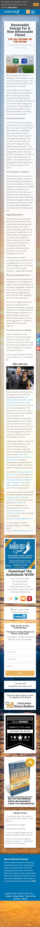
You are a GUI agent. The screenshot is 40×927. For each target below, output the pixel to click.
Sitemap (16, 899)
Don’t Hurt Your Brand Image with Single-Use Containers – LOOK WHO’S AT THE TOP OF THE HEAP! (19, 841)
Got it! (36, 5)
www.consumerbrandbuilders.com (20, 519)
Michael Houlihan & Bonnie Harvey (21, 45)
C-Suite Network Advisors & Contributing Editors (18, 510)
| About (7, 896)
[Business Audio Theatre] (20, 610)
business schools (12, 497)
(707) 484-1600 (20, 683)
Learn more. (12, 7)
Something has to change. (16, 825)
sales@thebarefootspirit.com (22, 531)
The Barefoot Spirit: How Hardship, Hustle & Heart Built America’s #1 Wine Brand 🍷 (20, 818)
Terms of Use (30, 896)
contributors (19, 503)
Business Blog (21, 48)
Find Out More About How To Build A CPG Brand (20, 696)
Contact (24, 899)
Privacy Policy (18, 896)
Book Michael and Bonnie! (16, 829)
